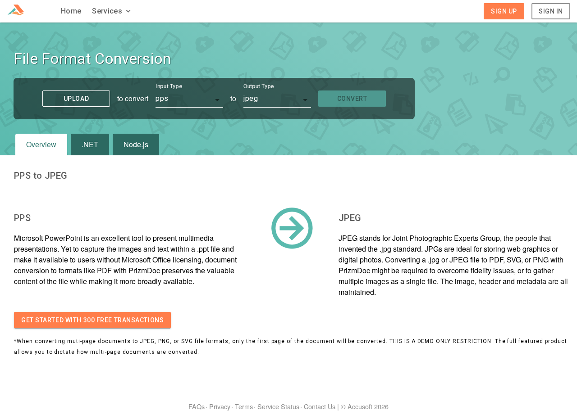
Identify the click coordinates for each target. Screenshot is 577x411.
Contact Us (319, 406)
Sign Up (504, 11)
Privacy (219, 406)
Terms (244, 406)
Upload (76, 98)
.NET (90, 144)
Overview (41, 144)
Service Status (278, 406)
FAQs (196, 406)
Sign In (551, 11)
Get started (92, 320)
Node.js (136, 144)
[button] (112, 11)
